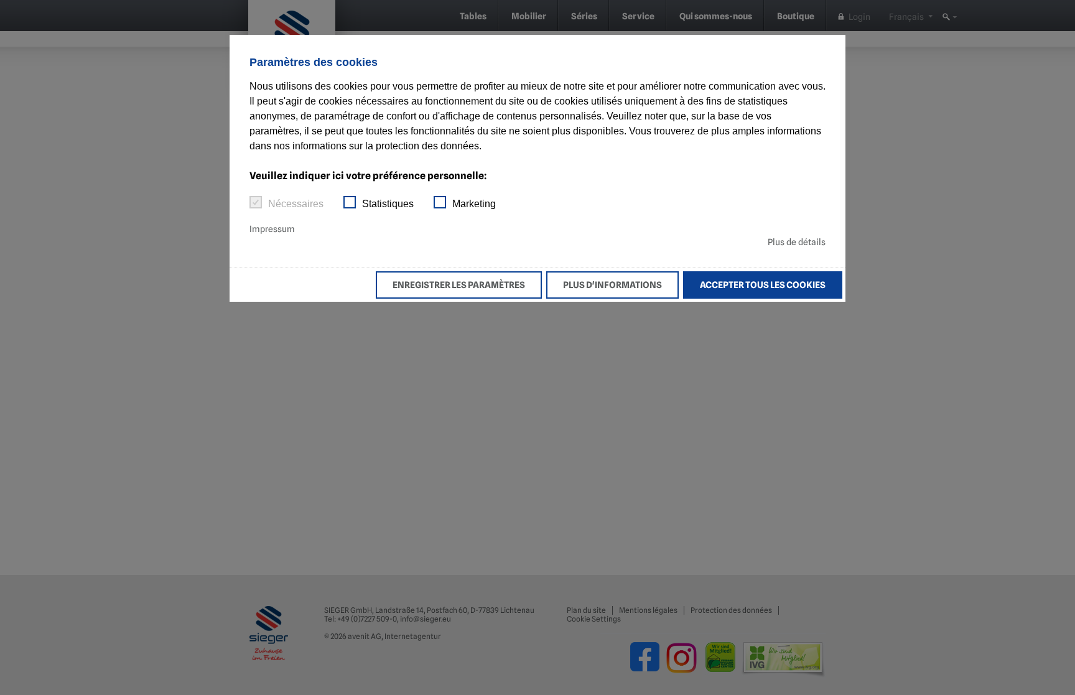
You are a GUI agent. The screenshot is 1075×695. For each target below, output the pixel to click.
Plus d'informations (612, 284)
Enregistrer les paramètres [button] (459, 284)
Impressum (272, 229)
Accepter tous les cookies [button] (763, 284)
